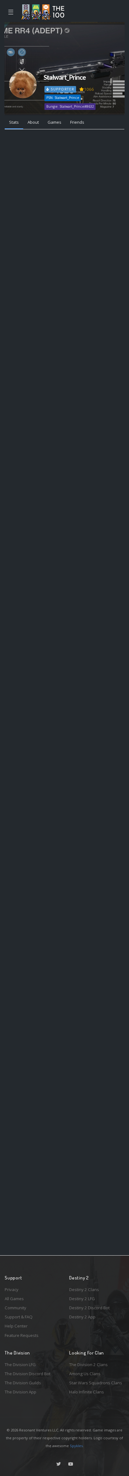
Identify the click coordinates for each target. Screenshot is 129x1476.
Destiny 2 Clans (84, 1289)
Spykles (76, 1445)
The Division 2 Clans (88, 1364)
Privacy (11, 1289)
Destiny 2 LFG (82, 1298)
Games (54, 122)
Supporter (61, 89)
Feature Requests (22, 1335)
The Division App (20, 1392)
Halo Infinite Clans (86, 1392)
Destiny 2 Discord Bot (89, 1308)
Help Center (16, 1326)
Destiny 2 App (82, 1317)
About (33, 122)
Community (15, 1308)
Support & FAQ (19, 1317)
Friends (77, 122)
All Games (14, 1298)
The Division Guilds (23, 1383)
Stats (14, 122)
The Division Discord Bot (27, 1373)
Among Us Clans (85, 1373)
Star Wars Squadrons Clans (95, 1383)
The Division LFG (20, 1364)
